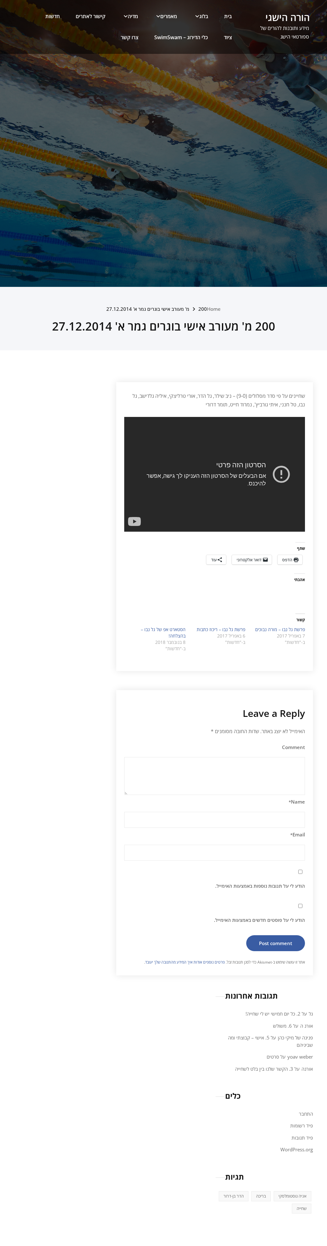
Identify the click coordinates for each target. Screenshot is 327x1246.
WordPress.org (296, 1149)
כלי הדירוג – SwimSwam (181, 37)
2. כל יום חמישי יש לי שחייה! (273, 1013)
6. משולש (282, 1026)
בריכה (261, 1196)
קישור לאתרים (90, 16)
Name (297, 801)
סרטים (273, 1056)
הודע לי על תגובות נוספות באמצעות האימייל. (260, 886)
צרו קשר (129, 37)
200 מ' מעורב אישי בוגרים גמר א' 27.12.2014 (156, 309)
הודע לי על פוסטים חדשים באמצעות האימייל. (259, 920)
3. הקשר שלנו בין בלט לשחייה (264, 1069)
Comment (293, 747)
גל (311, 1013)
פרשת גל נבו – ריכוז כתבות (221, 629)
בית (228, 16)
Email (297, 834)
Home (214, 309)
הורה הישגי (287, 17)
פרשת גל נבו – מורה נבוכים (280, 629)
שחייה (302, 1208)
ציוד (228, 37)
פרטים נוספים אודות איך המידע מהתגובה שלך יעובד (185, 962)
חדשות (52, 16)
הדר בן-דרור (234, 1196)
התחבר (306, 1114)
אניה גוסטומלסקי (292, 1196)
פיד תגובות (302, 1137)
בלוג (203, 16)
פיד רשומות (301, 1125)
